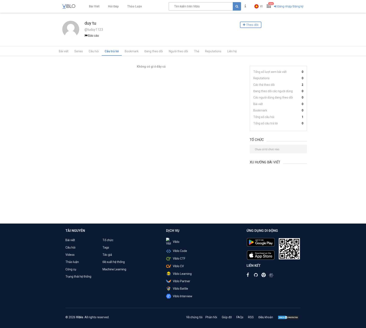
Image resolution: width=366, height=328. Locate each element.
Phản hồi (211, 317)
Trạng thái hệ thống (78, 276)
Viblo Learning (182, 273)
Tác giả (107, 254)
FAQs (239, 317)
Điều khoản (265, 317)
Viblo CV (178, 266)
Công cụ (70, 269)
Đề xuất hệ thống (114, 262)
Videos (70, 254)
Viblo (176, 241)
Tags (106, 247)
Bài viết (63, 51)
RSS (251, 317)
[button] (258, 6)
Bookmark (132, 51)
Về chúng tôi (194, 317)
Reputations (213, 51)
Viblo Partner (181, 281)
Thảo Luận (134, 6)
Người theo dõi (178, 51)
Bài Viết (94, 6)
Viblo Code (180, 251)
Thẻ (196, 51)
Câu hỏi (94, 51)
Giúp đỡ (227, 317)
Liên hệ (232, 51)
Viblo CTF (179, 258)
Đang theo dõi (153, 51)
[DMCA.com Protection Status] (288, 317)
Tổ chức (108, 240)
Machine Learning (114, 269)
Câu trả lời (112, 51)
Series (78, 51)
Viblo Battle (180, 288)
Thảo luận (72, 262)
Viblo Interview (182, 296)
